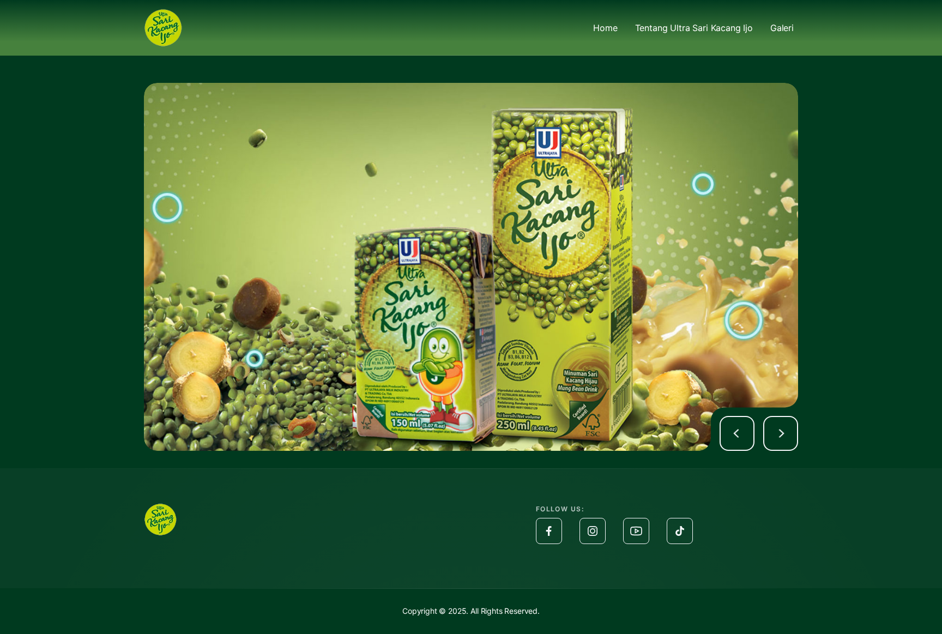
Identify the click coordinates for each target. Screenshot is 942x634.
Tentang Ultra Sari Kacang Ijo (694, 27)
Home (605, 27)
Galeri (782, 27)
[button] (737, 433)
